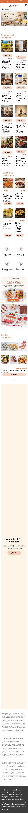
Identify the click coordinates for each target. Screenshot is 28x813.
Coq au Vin (19, 763)
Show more (8, 22)
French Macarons (21, 747)
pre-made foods (6, 720)
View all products (6, 38)
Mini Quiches (11, 742)
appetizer (7, 740)
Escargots (17, 742)
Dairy (19, 750)
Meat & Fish (5, 755)
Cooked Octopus (6, 757)
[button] (16, 27)
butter (4, 748)
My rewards (14, 553)
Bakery (5, 745)
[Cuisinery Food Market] (13, 5)
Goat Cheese (20, 752)
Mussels (13, 757)
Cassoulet (13, 763)
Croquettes (5, 742)
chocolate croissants (13, 748)
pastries (24, 732)
